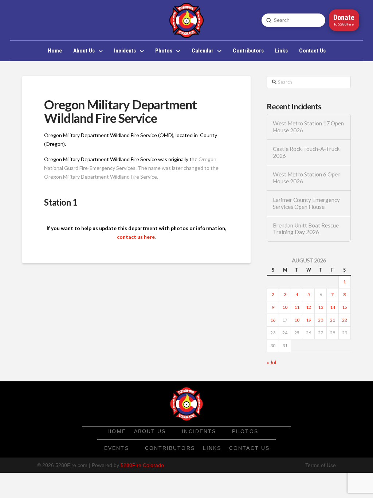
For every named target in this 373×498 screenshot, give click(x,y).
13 (320, 307)
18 (296, 320)
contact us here (136, 237)
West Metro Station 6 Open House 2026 (307, 177)
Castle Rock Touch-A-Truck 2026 (306, 152)
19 (308, 320)
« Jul (271, 362)
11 (296, 307)
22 (344, 320)
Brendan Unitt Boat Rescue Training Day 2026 (306, 229)
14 (332, 307)
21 (332, 320)
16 (272, 320)
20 (320, 320)
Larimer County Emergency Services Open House (306, 203)
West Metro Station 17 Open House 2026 (308, 126)
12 (308, 307)
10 (284, 307)
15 (344, 307)
